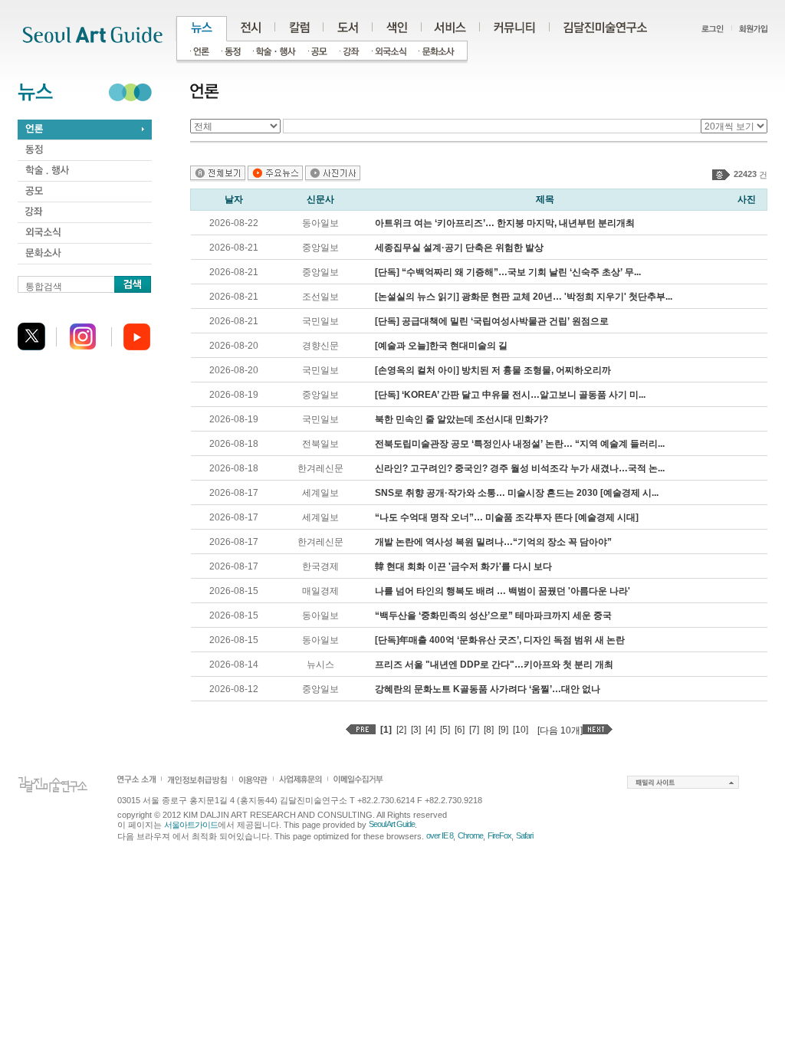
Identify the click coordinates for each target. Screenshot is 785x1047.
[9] (503, 729)
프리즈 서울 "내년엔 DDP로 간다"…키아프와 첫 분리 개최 (494, 664)
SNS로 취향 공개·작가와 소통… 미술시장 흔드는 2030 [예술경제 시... (517, 492)
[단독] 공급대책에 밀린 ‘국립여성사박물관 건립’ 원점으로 (492, 321)
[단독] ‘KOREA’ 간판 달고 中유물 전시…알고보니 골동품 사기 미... (510, 394)
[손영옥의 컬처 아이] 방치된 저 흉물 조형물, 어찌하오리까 (493, 370)
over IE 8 (439, 835)
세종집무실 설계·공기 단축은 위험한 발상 (459, 247)
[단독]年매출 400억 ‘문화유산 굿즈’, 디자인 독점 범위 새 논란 (500, 640)
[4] (430, 729)
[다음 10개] (560, 730)
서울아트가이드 (191, 824)
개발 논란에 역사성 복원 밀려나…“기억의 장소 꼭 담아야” (493, 542)
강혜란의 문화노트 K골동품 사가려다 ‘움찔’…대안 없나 (487, 689)
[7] (474, 729)
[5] (445, 729)
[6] (460, 729)
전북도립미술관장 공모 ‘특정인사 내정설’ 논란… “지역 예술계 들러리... (520, 443)
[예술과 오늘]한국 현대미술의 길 (441, 345)
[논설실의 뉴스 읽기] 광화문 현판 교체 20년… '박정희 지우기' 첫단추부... (523, 296)
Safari (524, 835)
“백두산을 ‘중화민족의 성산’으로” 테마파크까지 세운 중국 (493, 615)
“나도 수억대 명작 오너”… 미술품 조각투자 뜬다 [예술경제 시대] (507, 517)
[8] (489, 729)
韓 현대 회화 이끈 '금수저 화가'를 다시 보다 (463, 566)
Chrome (470, 835)
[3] (416, 729)
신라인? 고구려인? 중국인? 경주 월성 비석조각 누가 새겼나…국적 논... (520, 468)
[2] (401, 729)
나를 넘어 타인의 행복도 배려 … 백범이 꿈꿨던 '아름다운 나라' (502, 591)
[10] (520, 729)
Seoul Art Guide (392, 824)
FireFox (499, 835)
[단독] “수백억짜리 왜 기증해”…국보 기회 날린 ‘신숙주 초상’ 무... (508, 272)
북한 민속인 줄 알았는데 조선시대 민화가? (461, 419)
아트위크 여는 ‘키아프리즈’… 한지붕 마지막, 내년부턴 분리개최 (505, 223)
